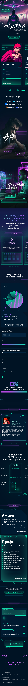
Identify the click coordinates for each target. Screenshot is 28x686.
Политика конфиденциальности (14, 662)
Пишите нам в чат (13, 644)
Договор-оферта (14, 660)
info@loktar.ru (6, 677)
